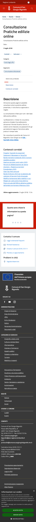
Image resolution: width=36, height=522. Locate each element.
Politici (6, 323)
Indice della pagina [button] (12, 79)
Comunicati (8, 401)
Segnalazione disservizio (12, 468)
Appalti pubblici (9, 351)
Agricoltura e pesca (10, 388)
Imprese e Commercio (11, 348)
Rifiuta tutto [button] (18, 515)
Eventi (6, 416)
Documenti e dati (10, 329)
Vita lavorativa (9, 345)
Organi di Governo (10, 311)
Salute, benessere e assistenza (14, 382)
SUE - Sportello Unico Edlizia (14, 138)
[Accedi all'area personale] (28, 2)
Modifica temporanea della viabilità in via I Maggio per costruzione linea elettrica (17, 179)
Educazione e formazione (12, 370)
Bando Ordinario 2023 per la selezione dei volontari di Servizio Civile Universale (17, 175)
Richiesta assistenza (11, 474)
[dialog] (18, 505)
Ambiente (7, 379)
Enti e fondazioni (9, 320)
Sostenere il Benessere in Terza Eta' (15, 155)
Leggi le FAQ (8, 471)
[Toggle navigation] (4, 8)
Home (4, 16)
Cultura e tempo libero (11, 342)
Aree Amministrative (11, 314)
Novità (11, 16)
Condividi (7, 54)
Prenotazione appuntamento (13, 465)
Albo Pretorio (8, 487)
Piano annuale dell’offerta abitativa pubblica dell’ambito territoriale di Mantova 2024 (17, 184)
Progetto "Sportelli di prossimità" (14, 153)
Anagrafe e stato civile (11, 339)
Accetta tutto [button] (18, 510)
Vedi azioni (17, 54)
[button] (18, 519)
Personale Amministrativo (12, 326)
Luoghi (6, 412)
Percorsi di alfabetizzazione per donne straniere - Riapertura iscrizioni (15, 165)
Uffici (6, 317)
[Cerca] (32, 8)
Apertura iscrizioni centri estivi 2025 (15, 162)
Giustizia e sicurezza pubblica (13, 373)
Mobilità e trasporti (10, 360)
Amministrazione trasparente (14, 484)
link (8, 506)
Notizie (18, 16)
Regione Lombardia (9, 2)
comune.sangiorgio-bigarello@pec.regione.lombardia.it (13, 436)
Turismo (7, 357)
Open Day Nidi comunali (11, 171)
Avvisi (6, 404)
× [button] (34, 491)
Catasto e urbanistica (11, 354)
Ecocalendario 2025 (9, 169)
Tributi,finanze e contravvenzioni (15, 376)
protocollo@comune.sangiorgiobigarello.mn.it (16, 442)
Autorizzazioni (9, 385)
